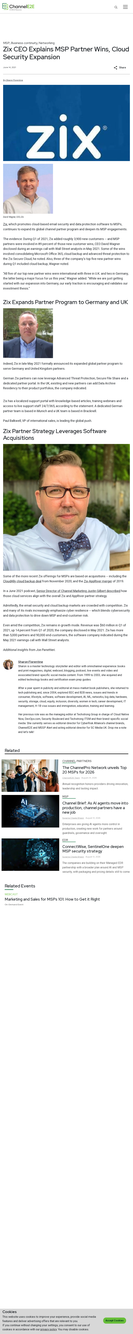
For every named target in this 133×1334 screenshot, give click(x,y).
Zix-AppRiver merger (98, 581)
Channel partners (77, 761)
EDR (65, 840)
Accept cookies (114, 1320)
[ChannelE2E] (18, 7)
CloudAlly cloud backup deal (22, 581)
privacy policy (48, 1329)
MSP (6, 43)
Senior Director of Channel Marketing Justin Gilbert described (78, 591)
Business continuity (24, 43)
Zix (5, 224)
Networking (47, 43)
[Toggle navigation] (125, 7)
